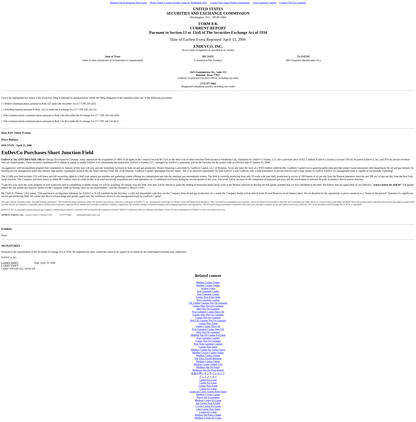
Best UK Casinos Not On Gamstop (208, 320)
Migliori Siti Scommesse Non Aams (128, 2)
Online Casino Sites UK (208, 326)
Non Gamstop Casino (208, 291)
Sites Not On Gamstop (208, 308)
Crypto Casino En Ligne (208, 406)
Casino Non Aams (208, 323)
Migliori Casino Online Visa (208, 364)
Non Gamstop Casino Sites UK (208, 311)
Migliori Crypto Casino (208, 394)
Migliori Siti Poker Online (208, 415)
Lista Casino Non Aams (208, 409)
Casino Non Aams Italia (208, 297)
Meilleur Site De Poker (208, 367)
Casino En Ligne (208, 380)
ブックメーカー (208, 376)
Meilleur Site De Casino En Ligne (208, 335)
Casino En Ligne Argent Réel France (208, 391)
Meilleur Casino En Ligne (208, 400)
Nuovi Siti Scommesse (208, 397)
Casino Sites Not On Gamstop (208, 305)
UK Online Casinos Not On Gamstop (208, 303)
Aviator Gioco (208, 288)
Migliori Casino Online (208, 282)
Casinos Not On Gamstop (293, 2)
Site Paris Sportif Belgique (208, 358)
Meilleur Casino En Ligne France (208, 349)
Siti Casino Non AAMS (208, 403)
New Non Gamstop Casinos (208, 343)
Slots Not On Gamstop (208, 332)
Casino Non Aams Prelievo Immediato (230, 2)
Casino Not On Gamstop (208, 317)
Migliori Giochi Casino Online (208, 352)
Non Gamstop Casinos (264, 2)
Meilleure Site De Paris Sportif (208, 370)
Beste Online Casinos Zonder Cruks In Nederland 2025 (178, 2)
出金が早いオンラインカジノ (208, 373)
